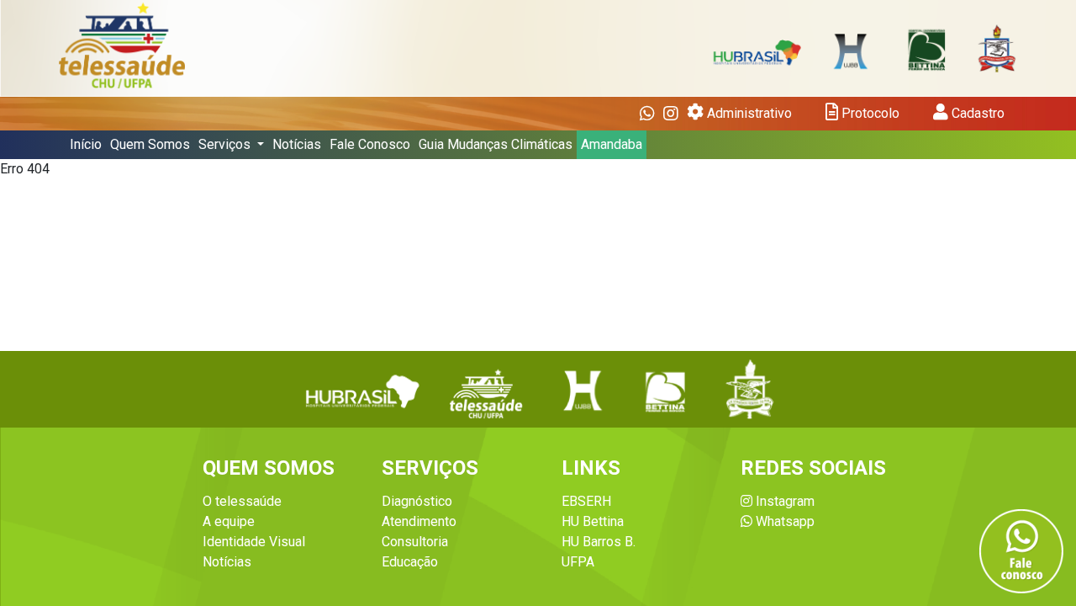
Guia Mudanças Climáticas (495, 144)
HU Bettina (593, 521)
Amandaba (611, 144)
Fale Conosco (370, 144)
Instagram (783, 501)
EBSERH (586, 501)
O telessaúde (242, 501)
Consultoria (415, 542)
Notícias (296, 144)
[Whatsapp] (647, 114)
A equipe (229, 521)
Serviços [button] (226, 144)
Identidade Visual (254, 542)
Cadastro (976, 113)
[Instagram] (670, 114)
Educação (410, 562)
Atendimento (419, 521)
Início (86, 144)
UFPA (578, 562)
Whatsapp (783, 521)
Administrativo (748, 113)
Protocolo (868, 113)
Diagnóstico (417, 501)
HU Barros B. (599, 542)
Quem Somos (150, 144)
